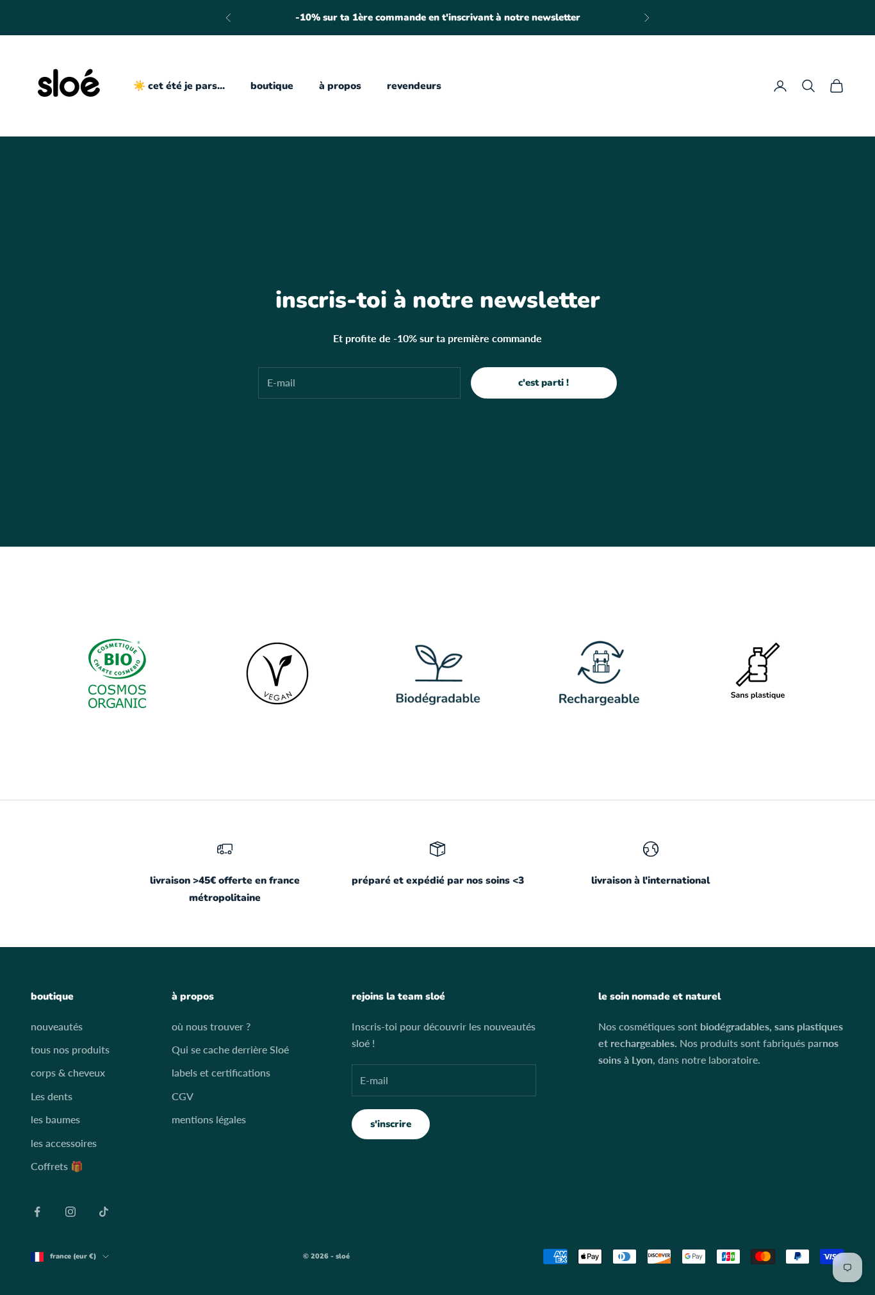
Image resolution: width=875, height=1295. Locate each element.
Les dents (51, 1096)
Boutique (271, 86)
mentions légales (209, 1119)
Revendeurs (414, 86)
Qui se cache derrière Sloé (230, 1049)
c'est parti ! (543, 382)
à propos (340, 86)
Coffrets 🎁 (57, 1166)
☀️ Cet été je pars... (179, 86)
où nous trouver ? (211, 1026)
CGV (182, 1096)
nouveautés (57, 1026)
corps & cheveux (68, 1072)
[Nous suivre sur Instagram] (70, 1211)
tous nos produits (70, 1049)
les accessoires (64, 1143)
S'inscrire (390, 1124)
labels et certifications (221, 1072)
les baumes (55, 1119)
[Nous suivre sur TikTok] (103, 1211)
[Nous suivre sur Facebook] (37, 1211)
